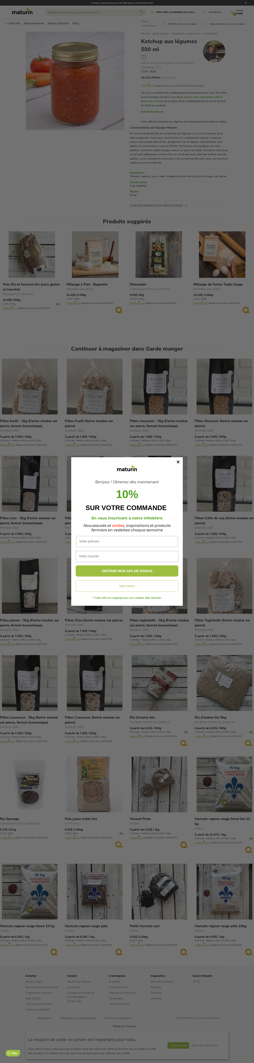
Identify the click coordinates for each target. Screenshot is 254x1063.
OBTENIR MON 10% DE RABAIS (127, 571)
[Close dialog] (178, 462)
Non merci (127, 586)
